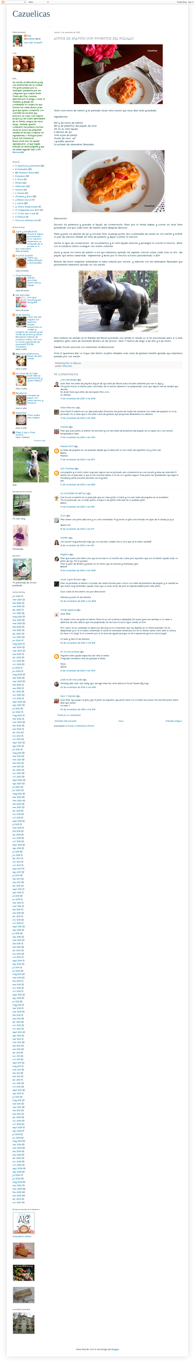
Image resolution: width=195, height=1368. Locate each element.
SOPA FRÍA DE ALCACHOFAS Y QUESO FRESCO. (34, 378)
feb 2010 (17, 1110)
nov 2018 (17, 838)
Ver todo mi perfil (33, 42)
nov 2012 (17, 1025)
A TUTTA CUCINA (24, 255)
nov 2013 (17, 988)
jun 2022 (17, 712)
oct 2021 (17, 739)
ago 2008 (17, 1171)
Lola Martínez (67, 468)
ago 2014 (17, 964)
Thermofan (21, 412)
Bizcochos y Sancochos (27, 353)
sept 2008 (17, 1168)
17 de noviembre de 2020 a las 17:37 (77, 437)
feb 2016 (17, 909)
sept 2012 (17, 1032)
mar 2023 (17, 681)
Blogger (115, 1349)
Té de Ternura (23, 314)
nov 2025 (17, 613)
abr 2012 (17, 1039)
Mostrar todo (39, 441)
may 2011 (17, 1066)
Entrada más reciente (65, 721)
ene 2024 (17, 654)
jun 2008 (17, 1178)
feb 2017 (17, 879)
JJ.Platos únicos (23, 200)
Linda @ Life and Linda (71, 679)
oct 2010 (17, 1086)
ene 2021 (17, 766)
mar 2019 (17, 827)
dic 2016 (16, 885)
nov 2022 (17, 695)
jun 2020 (17, 790)
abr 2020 (17, 797)
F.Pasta (18, 182)
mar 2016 (17, 906)
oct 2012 (17, 1028)
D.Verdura (20, 176)
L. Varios (19, 203)
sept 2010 (17, 1090)
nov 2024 (17, 637)
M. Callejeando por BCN (27, 210)
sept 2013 (17, 994)
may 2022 (17, 715)
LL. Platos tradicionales (26, 206)
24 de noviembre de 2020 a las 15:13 (77, 709)
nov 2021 (17, 736)
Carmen (64, 427)
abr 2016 (17, 902)
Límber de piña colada (34, 357)
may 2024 (17, 643)
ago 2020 (17, 783)
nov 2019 (17, 814)
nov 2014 (17, 954)
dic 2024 (17, 633)
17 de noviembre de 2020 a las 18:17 (77, 459)
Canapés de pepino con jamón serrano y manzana (35, 399)
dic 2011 (16, 1052)
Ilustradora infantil (22, 1236)
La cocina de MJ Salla (27, 373)
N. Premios (20, 217)
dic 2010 (16, 1079)
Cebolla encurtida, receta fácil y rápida (33, 282)
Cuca (63, 515)
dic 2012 (16, 1022)
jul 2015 (16, 933)
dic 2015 (16, 916)
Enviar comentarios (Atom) (81, 726)
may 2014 (17, 974)
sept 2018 (17, 844)
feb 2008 (17, 1192)
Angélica (64, 554)
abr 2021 (17, 756)
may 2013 (17, 1005)
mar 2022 (17, 722)
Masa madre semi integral (33, 416)
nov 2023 (17, 661)
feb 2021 (17, 763)
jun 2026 (17, 596)
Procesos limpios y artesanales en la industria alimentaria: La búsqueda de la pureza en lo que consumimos (29, 241)
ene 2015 (17, 947)
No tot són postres (69, 651)
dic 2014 (17, 950)
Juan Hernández (68, 379)
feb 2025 (17, 626)
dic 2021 (16, 732)
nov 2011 (16, 1056)
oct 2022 (17, 698)
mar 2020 (17, 800)
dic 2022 (17, 691)
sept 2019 (17, 821)
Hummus (19, 435)
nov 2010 (17, 1083)
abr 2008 (17, 1185)
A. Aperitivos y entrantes (27, 165)
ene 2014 (17, 984)
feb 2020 (17, 804)
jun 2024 (17, 640)
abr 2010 (17, 1103)
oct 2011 (16, 1059)
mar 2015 (17, 940)
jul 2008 (16, 1175)
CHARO (64, 537)
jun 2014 (16, 971)
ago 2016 (17, 892)
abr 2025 (17, 620)
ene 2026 (17, 606)
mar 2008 (17, 1189)
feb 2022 (17, 725)
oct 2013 (17, 991)
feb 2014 (17, 981)
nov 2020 (17, 773)
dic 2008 (17, 1158)
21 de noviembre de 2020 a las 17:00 (77, 670)
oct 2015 (17, 923)
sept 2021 (17, 742)
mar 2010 (17, 1107)
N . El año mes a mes (25, 213)
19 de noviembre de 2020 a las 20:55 (78, 570)
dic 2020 (17, 770)
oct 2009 (17, 1124)
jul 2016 (16, 896)
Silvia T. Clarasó (68, 696)
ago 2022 (17, 705)
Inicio (121, 721)
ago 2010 (17, 1093)
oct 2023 (17, 664)
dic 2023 (17, 657)
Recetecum (21, 393)
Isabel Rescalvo (68, 407)
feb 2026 (17, 603)
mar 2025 (17, 623)
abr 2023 (17, 678)
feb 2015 (17, 943)
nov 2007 (17, 1202)
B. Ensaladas (21, 169)
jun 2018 (16, 855)
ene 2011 (16, 1076)
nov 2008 (17, 1161)
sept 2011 (17, 1062)
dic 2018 (16, 834)
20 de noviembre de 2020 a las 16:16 (77, 642)
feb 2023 (17, 684)
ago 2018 (17, 848)
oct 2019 (17, 817)
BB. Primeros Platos (25, 172)
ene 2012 (17, 1049)
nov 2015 (17, 919)
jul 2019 (16, 824)
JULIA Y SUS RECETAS (26, 231)
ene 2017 (17, 882)
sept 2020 (17, 780)
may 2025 (17, 616)
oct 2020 (17, 776)
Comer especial (68, 610)
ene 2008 (17, 1195)
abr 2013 (17, 1008)
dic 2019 (16, 810)
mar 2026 (17, 599)
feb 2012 (17, 1045)
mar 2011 (17, 1069)
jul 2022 (16, 708)
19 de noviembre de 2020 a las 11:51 (77, 545)
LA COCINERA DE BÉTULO (73, 493)
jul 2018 (16, 851)
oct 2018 (17, 841)
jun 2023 (17, 671)
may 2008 (17, 1182)
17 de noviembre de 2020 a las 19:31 (77, 506)
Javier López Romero (71, 579)
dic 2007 (17, 1199)
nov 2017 (17, 861)
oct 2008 (17, 1165)
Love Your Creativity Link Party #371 (34, 300)
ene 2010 (17, 1114)
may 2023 (17, 674)
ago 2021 (17, 746)
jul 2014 (16, 967)
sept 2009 (17, 1127)
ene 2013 (17, 1018)
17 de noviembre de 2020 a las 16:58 (77, 418)
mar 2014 (17, 977)
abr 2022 (17, 718)
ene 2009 (17, 1154)
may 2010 (17, 1100)
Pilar (29, 36)
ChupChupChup (23, 275)
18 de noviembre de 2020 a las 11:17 (77, 529)
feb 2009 (17, 1151)
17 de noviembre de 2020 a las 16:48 (77, 398)
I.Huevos (19, 189)
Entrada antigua (174, 721)
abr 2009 (17, 1144)
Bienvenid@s (18, 152)
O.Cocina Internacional (26, 220)
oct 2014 (17, 957)
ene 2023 (17, 688)
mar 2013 (17, 1011)
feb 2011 (16, 1073)
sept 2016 (17, 889)
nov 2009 (17, 1120)
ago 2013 (17, 998)
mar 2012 (17, 1042)
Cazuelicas (31, 13)
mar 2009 (17, 1148)
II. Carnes (19, 193)
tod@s (38, 149)
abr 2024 (17, 647)
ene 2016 (17, 913)
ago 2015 (17, 930)
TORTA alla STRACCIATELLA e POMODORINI (34, 260)
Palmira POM (67, 446)
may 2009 (17, 1141)
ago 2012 (17, 1035)
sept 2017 (17, 868)
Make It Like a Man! (25, 432)
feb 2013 (17, 1015)
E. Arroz (19, 179)
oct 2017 (17, 865)
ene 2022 (17, 729)
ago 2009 (17, 1131)
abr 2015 (17, 936)
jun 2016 (16, 899)
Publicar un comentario (69, 715)
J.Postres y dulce (23, 196)
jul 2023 (16, 667)
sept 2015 (17, 926)
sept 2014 (17, 960)
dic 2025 (17, 609)
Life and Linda (23, 295)
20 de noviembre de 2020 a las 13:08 (78, 601)
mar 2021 (17, 759)
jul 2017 (16, 875)
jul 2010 (16, 1096)
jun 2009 (16, 1137)
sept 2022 (17, 701)
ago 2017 (17, 872)
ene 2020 (17, 807)
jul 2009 (16, 1134)
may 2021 (17, 753)
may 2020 (17, 793)
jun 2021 (16, 749)
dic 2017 (16, 858)
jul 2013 (16, 1001)
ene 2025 (17, 630)
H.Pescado (67, 366)
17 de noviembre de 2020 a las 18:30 (77, 484)
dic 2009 (17, 1117)
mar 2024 (17, 650)
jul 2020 (16, 787)
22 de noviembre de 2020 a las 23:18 (78, 687)
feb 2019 (16, 831)
